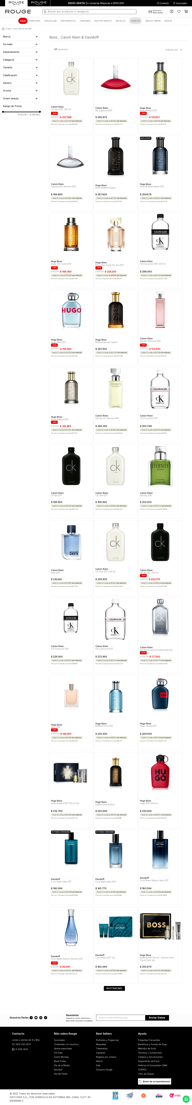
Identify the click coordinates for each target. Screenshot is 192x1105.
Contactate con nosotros (66, 1044)
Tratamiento (102, 1048)
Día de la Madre (62, 1065)
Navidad (58, 1069)
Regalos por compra (106, 1057)
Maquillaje (101, 1044)
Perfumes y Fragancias (107, 1040)
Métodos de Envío (147, 1048)
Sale (98, 1065)
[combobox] (89, 11)
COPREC (142, 1069)
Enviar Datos (157, 1017)
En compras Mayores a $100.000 (96, 3)
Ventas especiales (63, 1048)
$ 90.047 (22, 114)
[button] (21, 36)
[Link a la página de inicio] (2, 28)
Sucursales (181, 3)
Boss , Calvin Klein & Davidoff (20, 29)
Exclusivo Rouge (104, 1069)
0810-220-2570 (23, 1044)
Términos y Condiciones (150, 1052)
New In (99, 1061)
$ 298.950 (34, 114)
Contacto (164, 3)
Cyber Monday (61, 1057)
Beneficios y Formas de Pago (152, 1044)
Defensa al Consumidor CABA (152, 1065)
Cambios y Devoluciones (150, 1057)
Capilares (100, 1052)
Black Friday (60, 1061)
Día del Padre (61, 1073)
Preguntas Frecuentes (149, 1040)
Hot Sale (58, 1052)
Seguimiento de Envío (149, 1061)
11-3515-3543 (21, 1049)
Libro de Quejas (146, 1073)
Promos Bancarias (158, 11)
